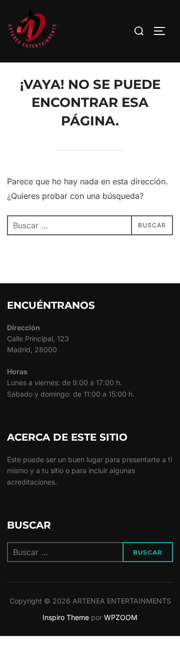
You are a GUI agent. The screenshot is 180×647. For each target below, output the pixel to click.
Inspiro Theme (65, 617)
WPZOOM (121, 617)
